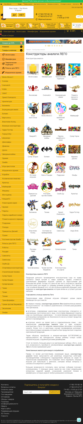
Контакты (76, 4)
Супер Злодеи (7, 280)
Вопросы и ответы (53, 4)
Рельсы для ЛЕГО (9, 243)
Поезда (5, 227)
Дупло (4, 150)
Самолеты (6, 256)
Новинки (5, 47)
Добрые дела (28, 4)
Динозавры (6, 142)
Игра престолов (8, 166)
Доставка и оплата (40, 4)
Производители (7, 392)
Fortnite (5, 81)
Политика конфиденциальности (9, 403)
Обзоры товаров (7, 399)
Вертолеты (6, 118)
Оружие (5, 207)
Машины (5, 191)
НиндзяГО (6, 199)
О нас (20, 4)
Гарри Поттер (7, 130)
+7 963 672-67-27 (45, 16)
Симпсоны (6, 260)
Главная (28, 49)
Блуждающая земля (10, 110)
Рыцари (5, 252)
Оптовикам (5, 397)
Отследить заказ (66, 4)
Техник (5, 296)
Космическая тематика (11, 179)
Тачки (4, 292)
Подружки (6, 223)
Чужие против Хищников (11, 304)
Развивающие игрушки (10, 411)
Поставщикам (6, 394)
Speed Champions (9, 97)
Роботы (5, 247)
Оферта (4, 406)
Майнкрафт (6, 187)
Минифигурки (32, 31)
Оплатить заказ (7, 389)
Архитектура (7, 101)
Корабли (5, 174)
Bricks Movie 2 (7, 77)
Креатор (5, 183)
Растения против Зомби (11, 239)
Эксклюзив (6, 308)
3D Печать (5, 413)
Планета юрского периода (12, 219)
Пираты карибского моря (12, 215)
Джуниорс (6, 138)
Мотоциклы (7, 195)
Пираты (5, 211)
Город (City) (6, 134)
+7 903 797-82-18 (45, 14)
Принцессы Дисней (10, 231)
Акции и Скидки (8, 35)
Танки (4, 288)
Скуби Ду (5, 264)
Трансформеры (8, 300)
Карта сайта (5, 409)
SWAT (4, 93)
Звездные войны (8, 154)
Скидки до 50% (8, 43)
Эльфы (5, 312)
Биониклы (6, 105)
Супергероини (7, 284)
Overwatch (6, 85)
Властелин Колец (9, 122)
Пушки (4, 235)
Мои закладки (77, 7)
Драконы (5, 146)
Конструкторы (9, 31)
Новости (4, 416)
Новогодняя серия (9, 203)
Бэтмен (5, 114)
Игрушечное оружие (48, 31)
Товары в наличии (9, 50)
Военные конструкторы (11, 126)
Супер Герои (7, 276)
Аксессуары (21, 31)
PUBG (4, 89)
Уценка (5, 39)
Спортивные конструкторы (12, 268)
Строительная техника (11, 272)
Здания (5, 158)
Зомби (4, 162)
